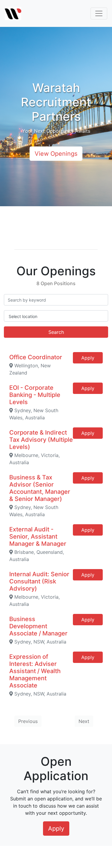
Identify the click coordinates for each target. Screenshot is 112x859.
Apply (87, 358)
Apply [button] (56, 828)
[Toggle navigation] (98, 13)
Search (56, 332)
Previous (28, 721)
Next (84, 721)
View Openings (56, 153)
